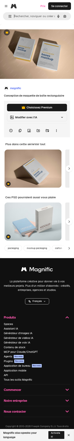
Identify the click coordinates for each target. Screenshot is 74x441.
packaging (13, 248)
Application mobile (15, 370)
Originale (25, 32)
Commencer (12, 390)
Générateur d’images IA (18, 333)
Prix (43, 6)
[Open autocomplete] (8, 16)
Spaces (8, 324)
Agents (13, 356)
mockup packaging (37, 248)
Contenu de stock (14, 347)
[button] (37, 301)
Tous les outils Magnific (18, 379)
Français (37, 301)
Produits (10, 317)
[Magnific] (37, 270)
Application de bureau (22, 365)
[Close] (69, 435)
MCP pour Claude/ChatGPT (21, 352)
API (6, 375)
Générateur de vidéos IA (18, 338)
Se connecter (59, 6)
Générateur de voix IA (17, 342)
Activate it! (55, 434)
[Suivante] (69, 169)
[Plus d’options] (56, 130)
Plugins (13, 361)
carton (58, 248)
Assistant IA (11, 328)
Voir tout (39, 144)
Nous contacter (15, 411)
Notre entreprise (15, 401)
